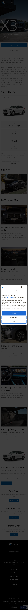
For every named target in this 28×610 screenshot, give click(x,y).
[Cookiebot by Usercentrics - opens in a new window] (21, 287)
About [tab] (24, 290)
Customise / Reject (13, 317)
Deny (14, 321)
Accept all (14, 313)
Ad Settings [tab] (17, 290)
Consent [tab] (4, 290)
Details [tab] (10, 290)
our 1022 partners (9, 297)
